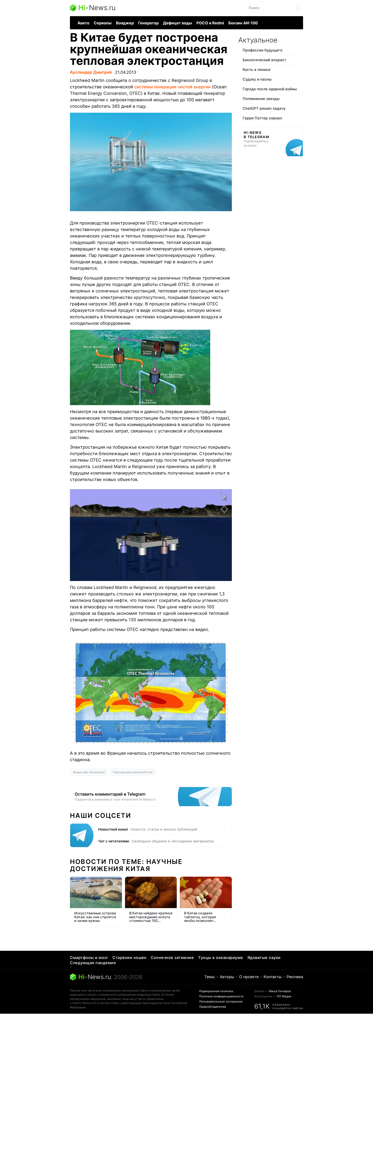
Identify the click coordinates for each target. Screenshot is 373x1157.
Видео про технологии (89, 772)
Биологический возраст (264, 60)
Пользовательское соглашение (221, 1001)
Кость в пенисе (256, 69)
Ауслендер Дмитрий (91, 72)
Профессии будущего (262, 50)
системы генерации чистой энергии (172, 86)
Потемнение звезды (261, 99)
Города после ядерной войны (270, 89)
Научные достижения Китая (132, 772)
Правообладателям (212, 1006)
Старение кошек (129, 957)
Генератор (148, 23)
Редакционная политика (216, 991)
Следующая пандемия (93, 962)
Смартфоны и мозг (89, 957)
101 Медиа (284, 996)
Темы (209, 976)
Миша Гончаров (280, 991)
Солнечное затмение (172, 957)
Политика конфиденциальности (221, 996)
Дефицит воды (177, 23)
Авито (83, 23)
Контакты (273, 976)
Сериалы (103, 23)
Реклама (295, 976)
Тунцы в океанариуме (220, 957)
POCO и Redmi (210, 23)
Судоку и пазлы (257, 79)
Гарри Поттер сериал (262, 118)
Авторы (227, 976)
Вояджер (125, 23)
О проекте (249, 976)
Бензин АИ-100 (243, 23)
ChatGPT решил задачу (264, 108)
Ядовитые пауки (264, 957)
